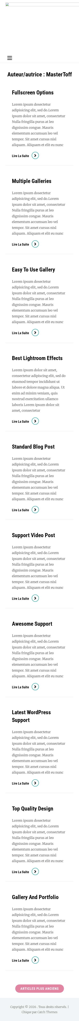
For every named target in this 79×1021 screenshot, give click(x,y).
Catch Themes (47, 1012)
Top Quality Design (32, 808)
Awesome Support (32, 624)
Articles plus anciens (39, 989)
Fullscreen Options (33, 92)
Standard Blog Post (33, 446)
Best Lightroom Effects (37, 358)
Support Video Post (33, 535)
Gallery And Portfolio (35, 897)
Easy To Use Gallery (33, 269)
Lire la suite (25, 156)
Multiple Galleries (31, 181)
